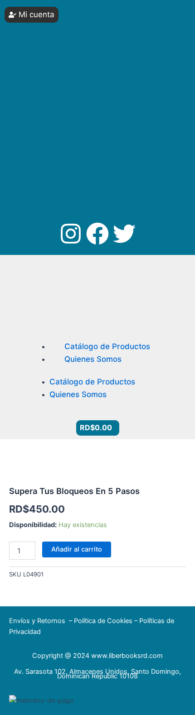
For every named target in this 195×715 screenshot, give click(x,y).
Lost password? (38, 123)
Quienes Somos (93, 359)
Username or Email (41, 13)
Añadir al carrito (76, 549)
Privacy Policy (54, 153)
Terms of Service (116, 153)
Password (29, 47)
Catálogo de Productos (107, 346)
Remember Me (43, 81)
